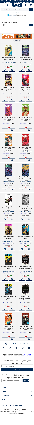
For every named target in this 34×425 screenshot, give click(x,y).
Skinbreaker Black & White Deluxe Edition (25, 207)
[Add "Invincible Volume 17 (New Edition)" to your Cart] (29, 159)
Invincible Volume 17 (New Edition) (25, 148)
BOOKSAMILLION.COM (7, 411)
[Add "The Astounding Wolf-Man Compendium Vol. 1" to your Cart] (29, 339)
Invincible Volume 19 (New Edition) (8, 118)
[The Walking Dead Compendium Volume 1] (25, 259)
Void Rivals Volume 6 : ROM (8, 177)
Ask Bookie (12, 15)
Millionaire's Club (21, 15)
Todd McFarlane (7, 211)
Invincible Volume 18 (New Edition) (25, 118)
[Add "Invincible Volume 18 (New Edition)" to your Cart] (29, 130)
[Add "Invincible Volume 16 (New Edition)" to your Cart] (12, 70)
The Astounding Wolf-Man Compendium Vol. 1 (25, 327)
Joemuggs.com (20, 411)
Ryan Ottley (12, 62)
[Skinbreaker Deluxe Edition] (8, 229)
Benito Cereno (24, 181)
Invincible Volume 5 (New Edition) (8, 327)
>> (27, 343)
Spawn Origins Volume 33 (8, 207)
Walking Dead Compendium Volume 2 (25, 297)
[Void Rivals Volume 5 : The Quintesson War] (25, 50)
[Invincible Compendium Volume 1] (8, 259)
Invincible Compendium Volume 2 (8, 297)
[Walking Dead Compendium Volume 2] (25, 289)
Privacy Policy (22, 413)
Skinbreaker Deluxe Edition (8, 237)
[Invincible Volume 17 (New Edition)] (25, 140)
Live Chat (27, 355)
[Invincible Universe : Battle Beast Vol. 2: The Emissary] (8, 80)
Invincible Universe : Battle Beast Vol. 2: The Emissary (8, 88)
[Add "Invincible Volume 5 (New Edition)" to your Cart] (12, 339)
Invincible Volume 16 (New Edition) (8, 58)
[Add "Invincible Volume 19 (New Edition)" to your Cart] (12, 130)
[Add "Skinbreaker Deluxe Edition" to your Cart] (12, 249)
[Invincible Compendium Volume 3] (25, 229)
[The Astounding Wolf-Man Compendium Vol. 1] (25, 319)
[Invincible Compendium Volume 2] (8, 289)
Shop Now (17, 40)
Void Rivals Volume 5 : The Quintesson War (25, 58)
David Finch (29, 211)
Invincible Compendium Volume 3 (25, 237)
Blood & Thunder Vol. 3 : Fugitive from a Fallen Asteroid (25, 178)
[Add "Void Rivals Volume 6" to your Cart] (12, 189)
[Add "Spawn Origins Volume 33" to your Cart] (12, 219)
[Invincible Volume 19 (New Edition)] (8, 110)
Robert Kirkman (6, 62)
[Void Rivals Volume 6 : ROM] (8, 170)
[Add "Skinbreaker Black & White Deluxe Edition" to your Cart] (29, 219)
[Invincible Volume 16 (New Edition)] (8, 50)
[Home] (17, 5)
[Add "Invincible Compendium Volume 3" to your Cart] (29, 249)
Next (23, 343)
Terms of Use (29, 411)
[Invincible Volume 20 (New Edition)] (8, 140)
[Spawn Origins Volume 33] (8, 200)
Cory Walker (12, 271)
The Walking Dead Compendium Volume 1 (25, 267)
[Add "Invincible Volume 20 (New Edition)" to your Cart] (12, 159)
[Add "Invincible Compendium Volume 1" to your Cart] (12, 279)
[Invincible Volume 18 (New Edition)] (25, 110)
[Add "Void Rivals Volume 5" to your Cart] (29, 70)
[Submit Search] (31, 9)
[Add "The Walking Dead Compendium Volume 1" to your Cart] (29, 279)
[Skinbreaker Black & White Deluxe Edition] (25, 200)
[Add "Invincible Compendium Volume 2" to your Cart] (12, 309)
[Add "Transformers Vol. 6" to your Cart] (29, 100)
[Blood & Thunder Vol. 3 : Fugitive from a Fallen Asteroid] (25, 170)
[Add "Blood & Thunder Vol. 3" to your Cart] (29, 189)
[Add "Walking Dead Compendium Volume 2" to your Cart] (29, 309)
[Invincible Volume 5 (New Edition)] (8, 319)
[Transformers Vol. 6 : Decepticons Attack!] (25, 80)
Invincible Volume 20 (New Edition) (8, 148)
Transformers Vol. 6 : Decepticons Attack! (25, 88)
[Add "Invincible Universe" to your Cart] (12, 100)
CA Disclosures (12, 413)
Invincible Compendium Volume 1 (8, 267)
